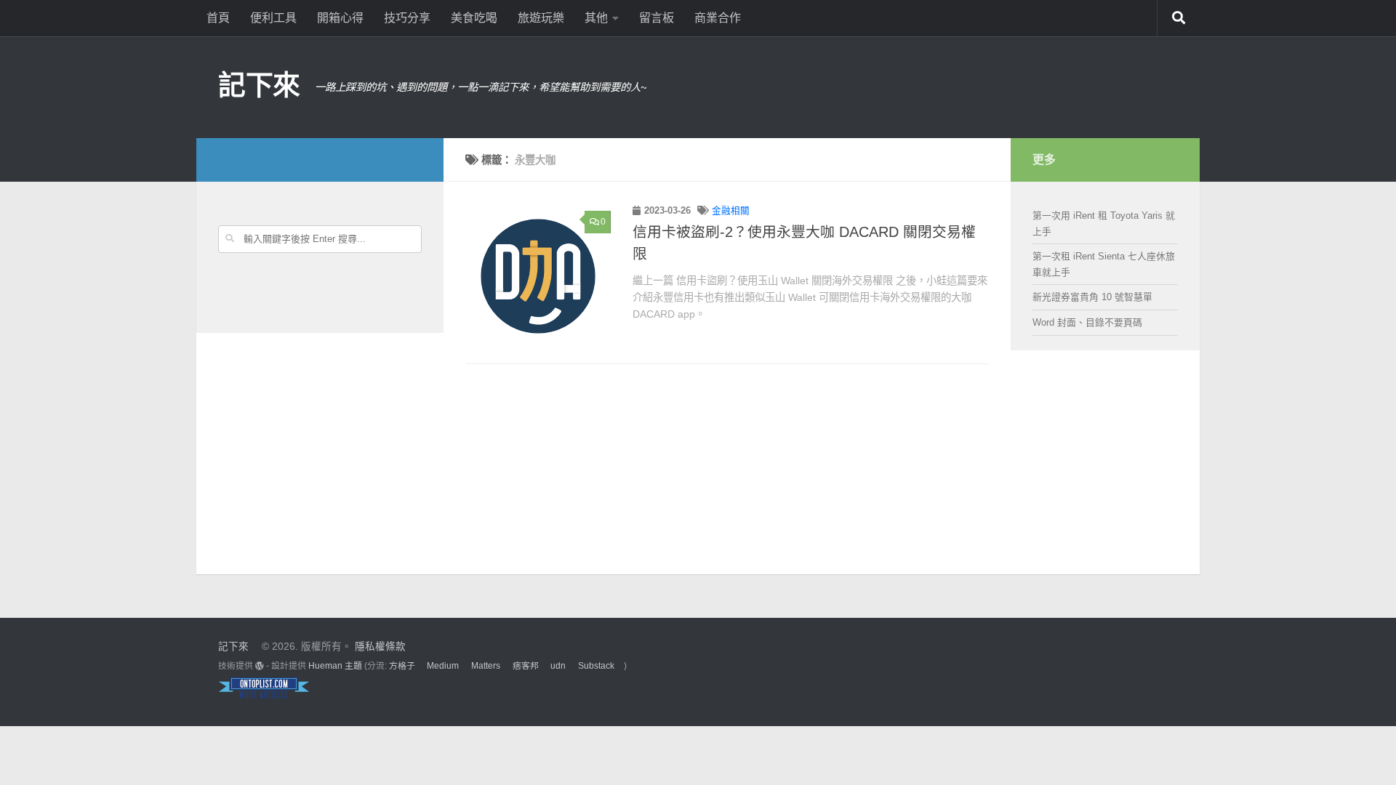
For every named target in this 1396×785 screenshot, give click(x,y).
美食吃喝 (474, 18)
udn (558, 666)
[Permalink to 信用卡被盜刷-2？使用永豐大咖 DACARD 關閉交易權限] (538, 276)
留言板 (656, 18)
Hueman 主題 (335, 666)
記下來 (259, 85)
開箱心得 (340, 18)
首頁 (218, 18)
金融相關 (731, 211)
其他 (596, 18)
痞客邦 (526, 666)
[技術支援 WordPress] (259, 665)
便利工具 (273, 18)
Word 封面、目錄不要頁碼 (1087, 322)
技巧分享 (407, 18)
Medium (443, 666)
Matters (485, 666)
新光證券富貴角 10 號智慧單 (1092, 296)
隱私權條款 (380, 646)
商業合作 (717, 18)
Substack (596, 666)
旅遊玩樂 (541, 18)
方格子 (402, 666)
